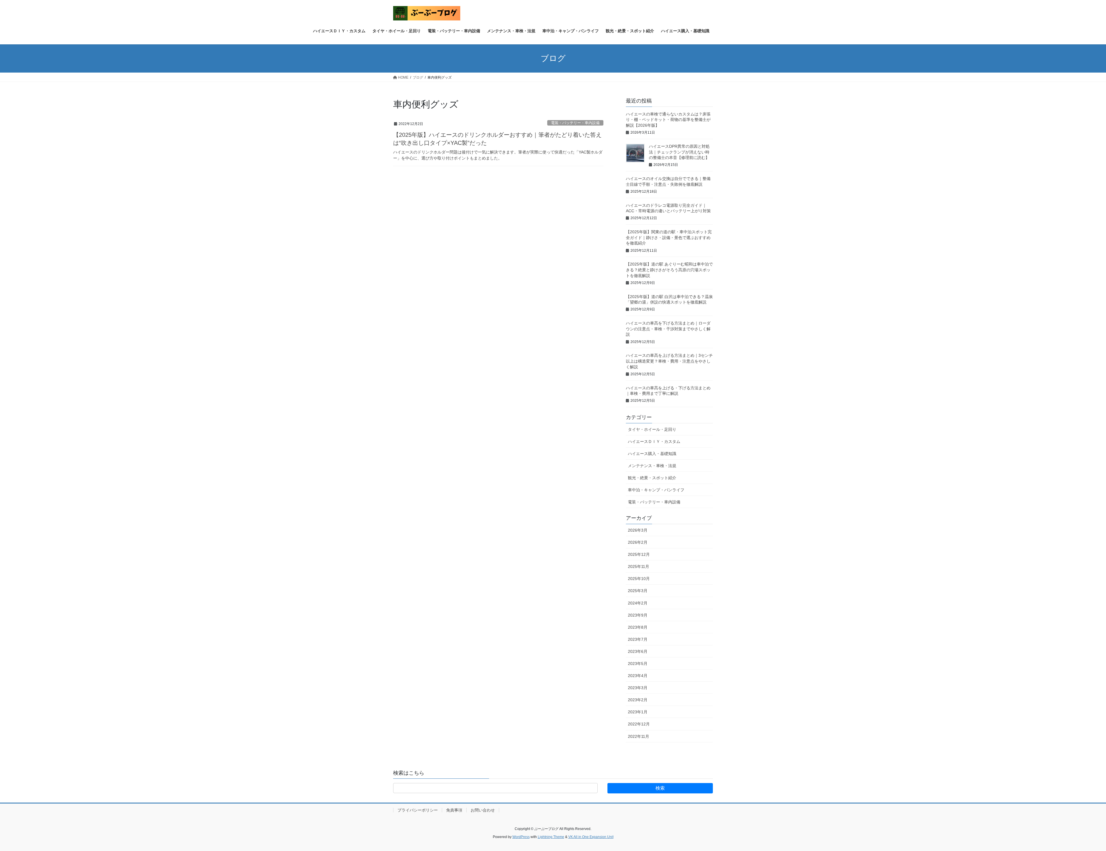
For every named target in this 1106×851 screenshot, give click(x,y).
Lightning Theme (551, 837)
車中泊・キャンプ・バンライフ (656, 490)
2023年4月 (637, 675)
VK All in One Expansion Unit (590, 837)
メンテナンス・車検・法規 (652, 465)
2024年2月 (637, 603)
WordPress (521, 837)
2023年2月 (637, 700)
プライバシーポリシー (417, 810)
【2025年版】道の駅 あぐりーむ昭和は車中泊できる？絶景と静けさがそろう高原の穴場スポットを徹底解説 (669, 270)
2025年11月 (638, 566)
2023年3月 (637, 687)
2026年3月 (637, 530)
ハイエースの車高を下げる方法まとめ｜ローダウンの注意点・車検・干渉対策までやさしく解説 (668, 329)
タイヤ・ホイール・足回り (652, 429)
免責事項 (454, 810)
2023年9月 (637, 615)
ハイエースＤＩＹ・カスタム (654, 441)
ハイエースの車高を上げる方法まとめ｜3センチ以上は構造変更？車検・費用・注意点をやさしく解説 (669, 361)
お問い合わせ (483, 810)
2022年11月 (638, 736)
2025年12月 (639, 554)
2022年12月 (639, 724)
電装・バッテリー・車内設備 (575, 123)
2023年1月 (637, 712)
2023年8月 (637, 627)
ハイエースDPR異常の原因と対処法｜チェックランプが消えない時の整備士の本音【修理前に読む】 (679, 152)
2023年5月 (637, 663)
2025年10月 (639, 578)
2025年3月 (637, 590)
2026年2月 (637, 542)
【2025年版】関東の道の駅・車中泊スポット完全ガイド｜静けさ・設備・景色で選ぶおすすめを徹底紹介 (669, 237)
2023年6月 (637, 651)
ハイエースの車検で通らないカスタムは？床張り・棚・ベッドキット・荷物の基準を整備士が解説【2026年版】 (668, 120)
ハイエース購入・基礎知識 (652, 453)
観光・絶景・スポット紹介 (652, 477)
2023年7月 (637, 639)
